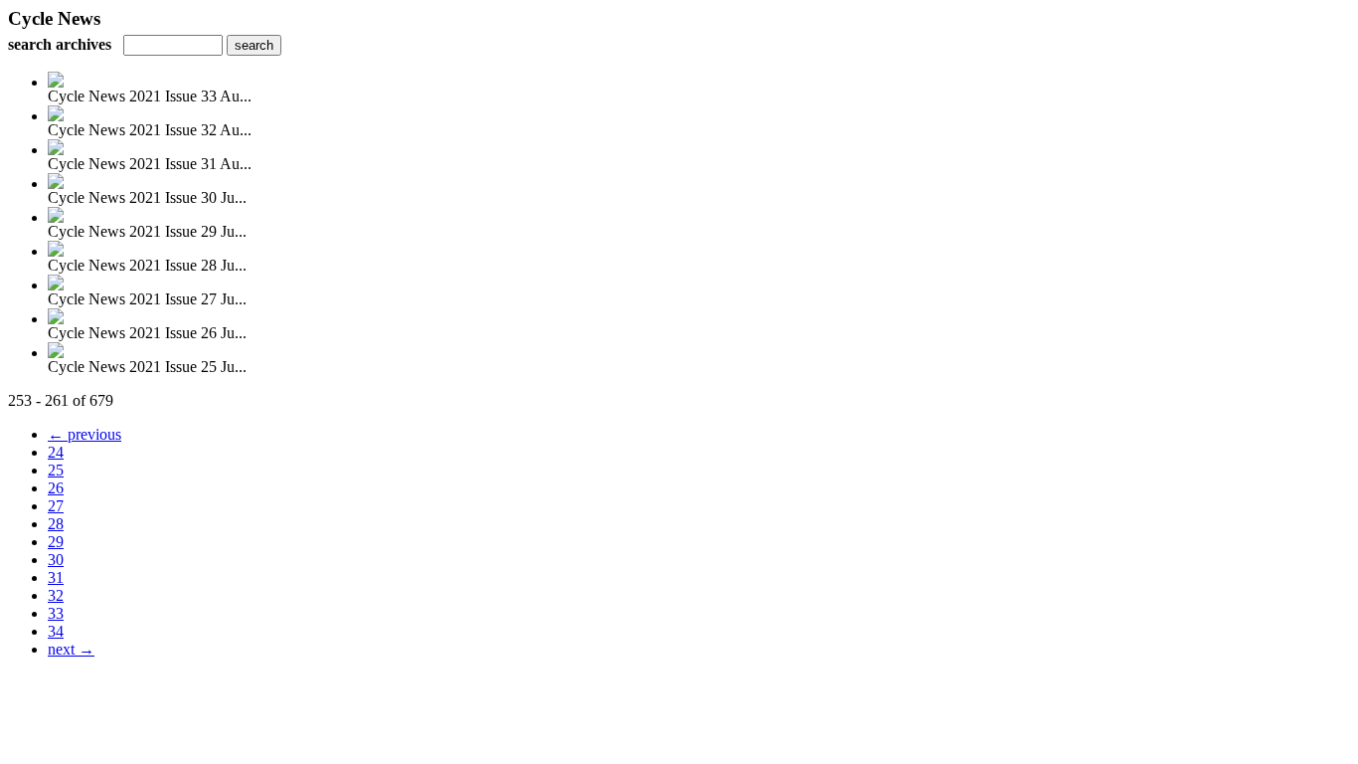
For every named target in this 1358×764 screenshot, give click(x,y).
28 (56, 523)
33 (56, 613)
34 (56, 631)
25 (56, 470)
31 (56, 577)
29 (56, 541)
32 (56, 595)
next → (71, 649)
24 (56, 452)
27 (56, 505)
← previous (84, 434)
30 (56, 559)
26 (56, 487)
